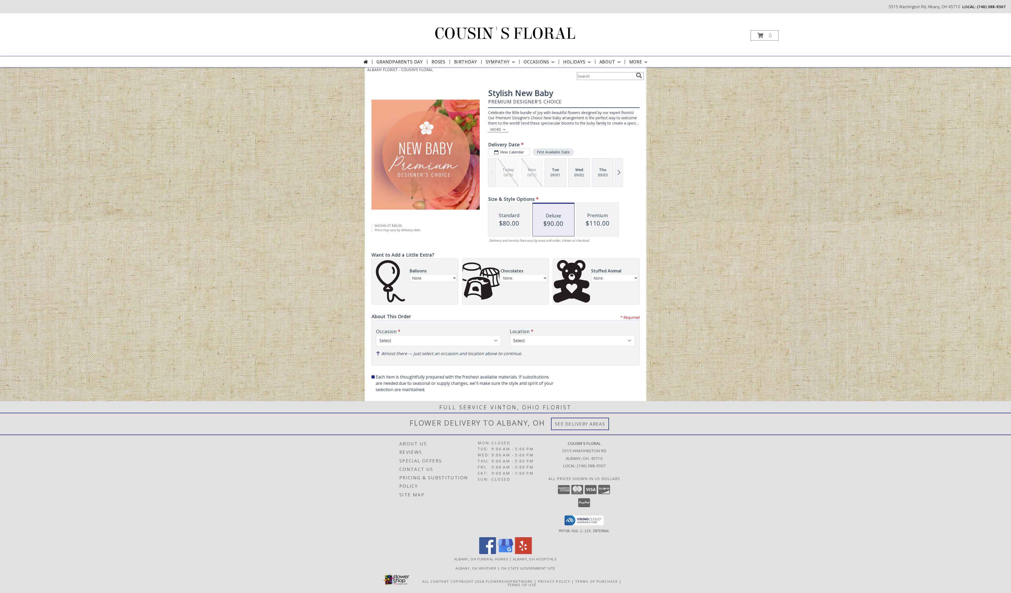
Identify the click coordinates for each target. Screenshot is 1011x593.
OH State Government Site (528, 568)
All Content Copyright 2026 (453, 581)
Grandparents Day (399, 62)
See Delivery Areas (580, 424)
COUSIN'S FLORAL (505, 33)
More (635, 62)
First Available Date (553, 152)
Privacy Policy (554, 581)
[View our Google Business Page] (505, 552)
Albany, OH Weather (475, 568)
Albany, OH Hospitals (535, 559)
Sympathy (498, 62)
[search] (639, 75)
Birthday (465, 62)
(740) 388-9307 (991, 6)
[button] (765, 35)
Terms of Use (522, 584)
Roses (438, 62)
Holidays (574, 62)
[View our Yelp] (523, 552)
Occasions (536, 62)
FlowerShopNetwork (509, 581)
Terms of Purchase (596, 581)
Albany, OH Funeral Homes (481, 559)
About (607, 62)
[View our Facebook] (487, 552)
